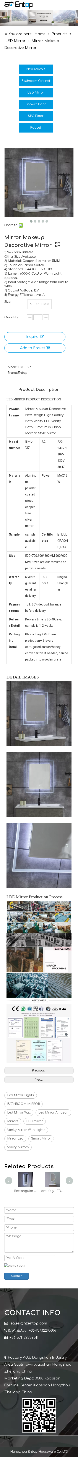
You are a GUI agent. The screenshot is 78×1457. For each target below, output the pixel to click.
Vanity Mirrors (18, 1147)
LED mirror (34, 1121)
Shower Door (36, 104)
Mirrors (12, 1121)
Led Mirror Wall (19, 1112)
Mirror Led (15, 1138)
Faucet (35, 127)
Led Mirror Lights (20, 1095)
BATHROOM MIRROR (23, 1104)
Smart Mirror (41, 1138)
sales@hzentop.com (29, 1323)
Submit (16, 1276)
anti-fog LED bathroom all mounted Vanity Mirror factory (25, 1191)
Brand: (13, 372)
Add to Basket (32, 348)
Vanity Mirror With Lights (26, 1130)
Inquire (32, 337)
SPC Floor (36, 116)
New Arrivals (36, 69)
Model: (13, 367)
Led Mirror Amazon (53, 1112)
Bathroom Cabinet (35, 81)
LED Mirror (35, 92)
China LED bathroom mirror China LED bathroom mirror (52, 1191)
